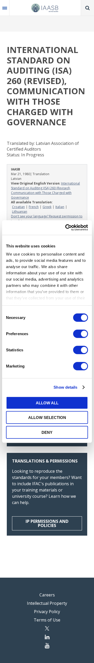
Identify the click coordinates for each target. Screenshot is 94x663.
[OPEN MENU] (4, 8)
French (34, 207)
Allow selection (47, 417)
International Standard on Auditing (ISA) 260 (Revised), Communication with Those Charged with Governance (45, 190)
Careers (47, 595)
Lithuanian (19, 211)
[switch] (80, 333)
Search (87, 8)
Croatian (18, 207)
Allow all (47, 402)
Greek (47, 207)
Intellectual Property (47, 603)
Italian (59, 207)
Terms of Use (47, 620)
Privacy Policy (47, 611)
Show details (65, 387)
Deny (47, 432)
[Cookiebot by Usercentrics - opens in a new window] (66, 227)
